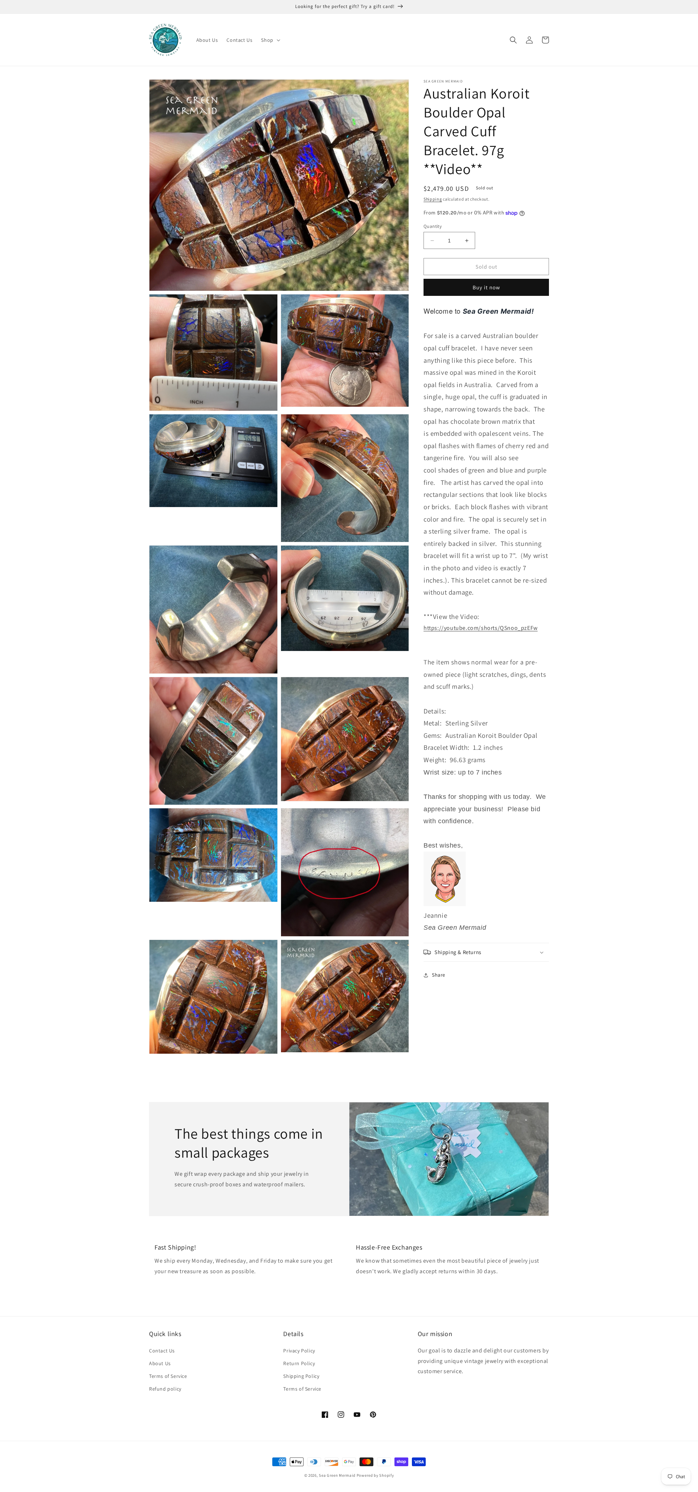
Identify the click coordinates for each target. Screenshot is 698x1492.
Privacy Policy (299, 1350)
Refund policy (165, 1389)
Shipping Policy (301, 1376)
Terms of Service (168, 1376)
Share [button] (438, 975)
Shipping (433, 199)
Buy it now (486, 287)
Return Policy (299, 1363)
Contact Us (162, 1350)
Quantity (433, 226)
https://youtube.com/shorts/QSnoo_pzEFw (481, 628)
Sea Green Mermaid (337, 1475)
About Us (160, 1363)
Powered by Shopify (375, 1475)
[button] (270, 40)
